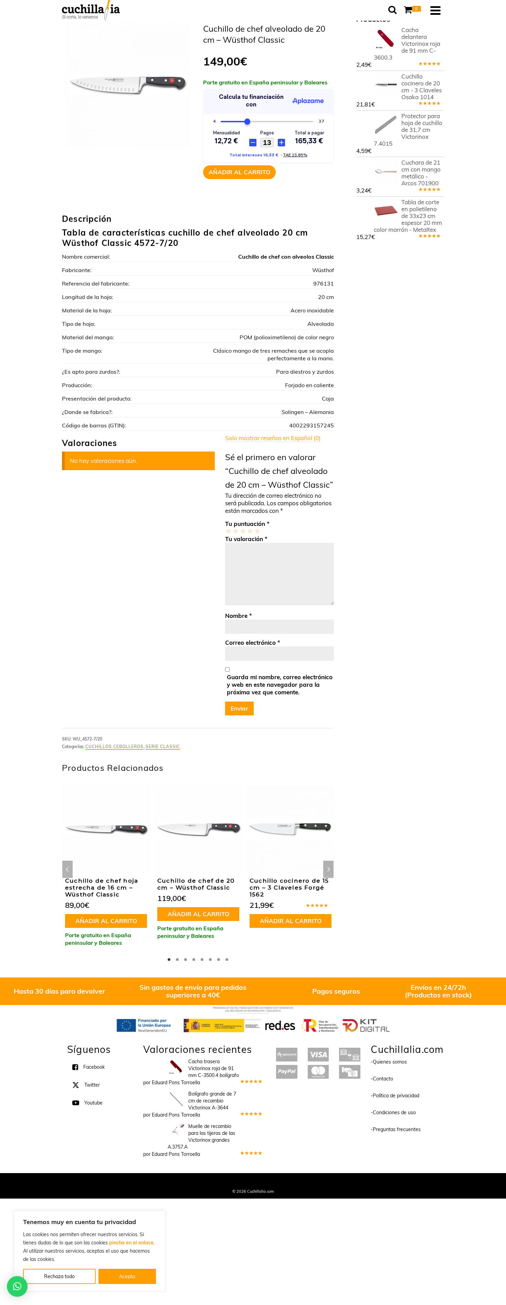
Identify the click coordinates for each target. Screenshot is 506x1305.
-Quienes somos (389, 1062)
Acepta (127, 1276)
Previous (67, 869)
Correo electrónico (252, 642)
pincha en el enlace (131, 1243)
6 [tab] (210, 959)
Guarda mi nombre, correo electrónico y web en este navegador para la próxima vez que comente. (280, 684)
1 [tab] (169, 959)
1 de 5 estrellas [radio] (228, 531)
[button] (17, 1286)
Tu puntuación (247, 523)
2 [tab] (177, 959)
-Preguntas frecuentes (396, 1129)
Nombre (238, 615)
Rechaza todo (59, 1276)
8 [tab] (226, 959)
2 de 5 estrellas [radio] (235, 531)
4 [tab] (193, 959)
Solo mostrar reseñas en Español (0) (272, 438)
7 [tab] (218, 959)
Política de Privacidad (297, 1182)
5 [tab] (202, 959)
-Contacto (382, 1079)
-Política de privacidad (395, 1095)
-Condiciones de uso (393, 1112)
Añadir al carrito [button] (106, 920)
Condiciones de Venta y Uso (247, 1182)
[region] (89, 1251)
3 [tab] (185, 959)
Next (328, 869)
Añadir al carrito (239, 172)
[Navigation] (435, 10)
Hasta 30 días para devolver (59, 991)
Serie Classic (163, 746)
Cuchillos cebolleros (114, 746)
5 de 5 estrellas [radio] (257, 531)
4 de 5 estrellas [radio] (250, 531)
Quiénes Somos (202, 1182)
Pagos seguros (336, 991)
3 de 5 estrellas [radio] (242, 531)
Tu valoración (246, 538)
